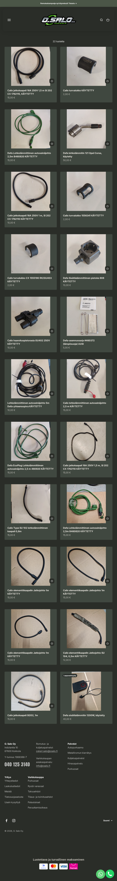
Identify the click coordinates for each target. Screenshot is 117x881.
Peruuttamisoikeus (37, 807)
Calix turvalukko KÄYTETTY (78, 90)
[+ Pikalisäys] (52, 81)
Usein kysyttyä (12, 802)
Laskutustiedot (12, 786)
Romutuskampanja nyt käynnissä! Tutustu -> (58, 3)
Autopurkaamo (75, 747)
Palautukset (34, 802)
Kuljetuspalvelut (76, 758)
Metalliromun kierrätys (79, 752)
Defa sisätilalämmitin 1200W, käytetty (84, 715)
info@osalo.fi (43, 765)
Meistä (8, 791)
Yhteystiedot (11, 780)
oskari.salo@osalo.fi (47, 751)
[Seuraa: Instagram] (14, 821)
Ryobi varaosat (36, 786)
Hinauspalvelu (75, 763)
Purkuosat (73, 768)
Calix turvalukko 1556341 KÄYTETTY (83, 215)
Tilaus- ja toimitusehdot (40, 796)
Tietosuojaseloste (14, 796)
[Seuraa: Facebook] (6, 821)
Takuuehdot (34, 791)
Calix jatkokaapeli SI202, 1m (22, 715)
